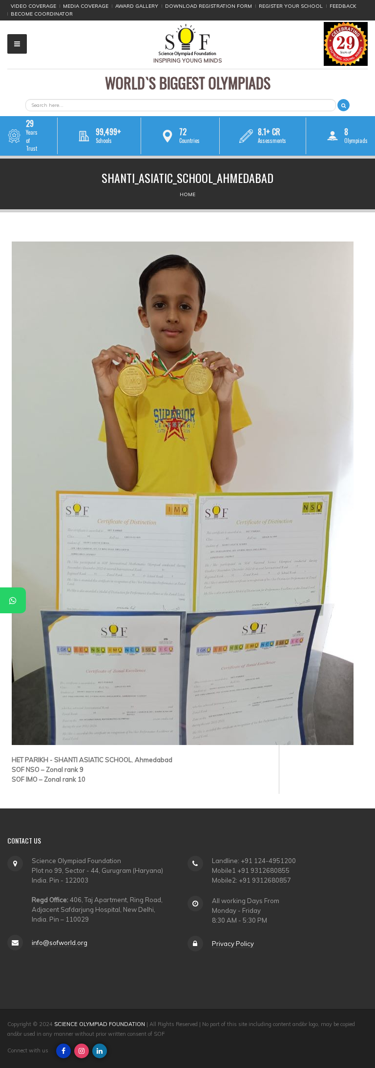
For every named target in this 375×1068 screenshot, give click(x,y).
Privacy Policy (233, 943)
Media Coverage (85, 6)
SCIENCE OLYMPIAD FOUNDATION (99, 1024)
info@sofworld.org (59, 943)
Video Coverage (33, 6)
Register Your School (291, 6)
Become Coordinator (42, 14)
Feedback (343, 6)
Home (187, 194)
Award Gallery (136, 6)
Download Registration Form (208, 6)
